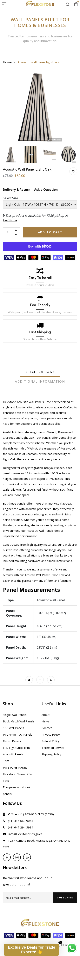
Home (7, 62)
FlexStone (10, 220)
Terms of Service (53, 748)
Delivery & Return (16, 189)
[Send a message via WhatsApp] (72, 948)
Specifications (40, 372)
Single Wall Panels (15, 715)
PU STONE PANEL (15, 767)
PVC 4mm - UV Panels (17, 734)
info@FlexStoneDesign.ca (25, 834)
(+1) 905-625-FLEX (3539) (31, 814)
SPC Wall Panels (13, 728)
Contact (47, 728)
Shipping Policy (51, 754)
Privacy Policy (51, 734)
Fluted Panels (12, 741)
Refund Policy (51, 741)
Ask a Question (46, 189)
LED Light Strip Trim (16, 748)
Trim (6, 761)
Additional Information (40, 381)
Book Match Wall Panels (19, 721)
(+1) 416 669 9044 (20, 821)
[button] (31, 950)
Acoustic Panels (13, 754)
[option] (40, 107)
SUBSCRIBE (65, 897)
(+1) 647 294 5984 (20, 827)
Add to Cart (50, 232)
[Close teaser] (60, 942)
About (46, 715)
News (45, 721)
